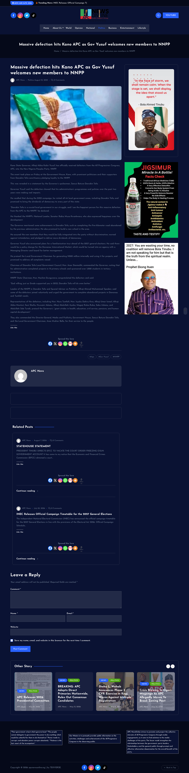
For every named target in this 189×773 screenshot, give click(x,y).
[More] (75, 343)
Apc (92, 357)
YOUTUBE (171, 15)
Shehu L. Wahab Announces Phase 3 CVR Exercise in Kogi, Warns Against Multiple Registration (115, 693)
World (68, 28)
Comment (15, 589)
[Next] (173, 666)
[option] (33, 691)
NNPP (116, 357)
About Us (57, 28)
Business (113, 28)
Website (14, 627)
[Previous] (168, 666)
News (21, 691)
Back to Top (171, 767)
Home (46, 28)
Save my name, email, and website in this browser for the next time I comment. (52, 641)
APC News (20, 80)
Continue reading (26, 491)
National (90, 28)
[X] (55, 343)
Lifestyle (142, 28)
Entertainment (127, 28)
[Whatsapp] (65, 343)
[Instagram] (60, 343)
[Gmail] (70, 343)
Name (14, 613)
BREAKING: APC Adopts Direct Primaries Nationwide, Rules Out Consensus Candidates (73, 693)
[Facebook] (50, 343)
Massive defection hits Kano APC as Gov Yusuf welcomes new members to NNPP (98, 51)
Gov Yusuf (104, 357)
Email (70, 613)
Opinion (79, 28)
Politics (101, 28)
